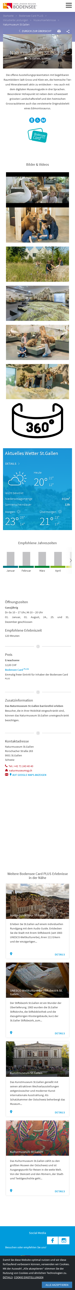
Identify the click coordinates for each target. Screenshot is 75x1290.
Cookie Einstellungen (28, 1277)
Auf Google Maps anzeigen (29, 775)
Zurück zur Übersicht (36, 31)
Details (10, 463)
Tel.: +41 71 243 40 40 (21, 766)
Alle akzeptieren (57, 1285)
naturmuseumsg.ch (20, 770)
